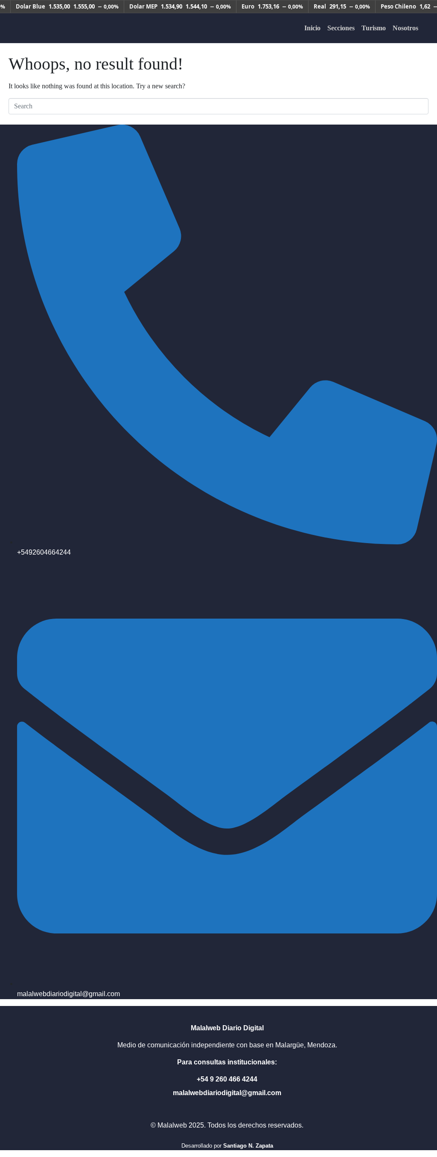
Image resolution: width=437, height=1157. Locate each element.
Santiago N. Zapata (248, 1145)
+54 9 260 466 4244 (227, 1079)
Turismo (373, 28)
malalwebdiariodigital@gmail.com (227, 1092)
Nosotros (405, 28)
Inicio (312, 28)
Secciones (341, 28)
